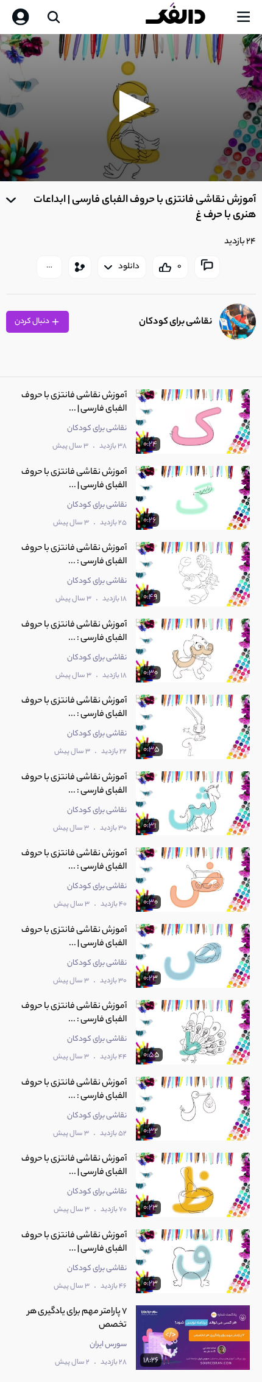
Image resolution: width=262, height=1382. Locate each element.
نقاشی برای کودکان (175, 322)
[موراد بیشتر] (49, 267)
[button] (131, 106)
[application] (131, 107)
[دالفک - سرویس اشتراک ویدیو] (185, 17)
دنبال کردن (33, 321)
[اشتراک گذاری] (79, 267)
